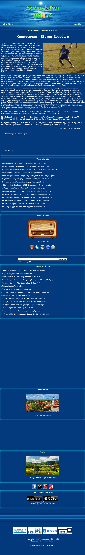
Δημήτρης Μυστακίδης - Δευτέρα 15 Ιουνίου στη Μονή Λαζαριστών (26, 191)
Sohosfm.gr (38, 539)
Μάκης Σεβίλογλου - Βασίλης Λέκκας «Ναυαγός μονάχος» (23, 298)
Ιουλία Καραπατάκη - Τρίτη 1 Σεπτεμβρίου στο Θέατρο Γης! (24, 163)
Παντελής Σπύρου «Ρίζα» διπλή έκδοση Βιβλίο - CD (21, 283)
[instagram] (50, 488)
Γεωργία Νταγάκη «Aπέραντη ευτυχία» (16, 289)
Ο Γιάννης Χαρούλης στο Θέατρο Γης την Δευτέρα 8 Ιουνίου (24, 188)
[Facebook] (34, 488)
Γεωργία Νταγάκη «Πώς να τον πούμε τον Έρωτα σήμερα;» (24, 301)
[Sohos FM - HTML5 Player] (31, 249)
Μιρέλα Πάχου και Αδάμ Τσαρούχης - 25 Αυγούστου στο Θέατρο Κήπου (28, 176)
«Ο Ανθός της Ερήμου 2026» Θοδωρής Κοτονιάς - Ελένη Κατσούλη (26, 194)
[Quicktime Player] (53, 249)
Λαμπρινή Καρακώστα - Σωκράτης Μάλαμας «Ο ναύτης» (23, 305)
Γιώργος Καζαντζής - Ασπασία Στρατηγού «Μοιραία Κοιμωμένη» (25, 292)
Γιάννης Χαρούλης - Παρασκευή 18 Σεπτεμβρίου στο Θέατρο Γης (26, 166)
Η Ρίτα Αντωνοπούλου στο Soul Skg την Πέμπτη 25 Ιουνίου (23, 182)
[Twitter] (39, 488)
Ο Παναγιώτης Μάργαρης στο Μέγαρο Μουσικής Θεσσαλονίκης (25, 200)
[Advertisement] (42, 353)
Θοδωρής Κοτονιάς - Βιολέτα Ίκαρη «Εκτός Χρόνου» (21, 311)
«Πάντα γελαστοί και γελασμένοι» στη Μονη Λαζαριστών (23, 173)
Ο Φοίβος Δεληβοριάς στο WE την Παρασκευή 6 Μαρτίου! (23, 204)
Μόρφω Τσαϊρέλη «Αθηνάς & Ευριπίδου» (17, 274)
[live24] (35, 534)
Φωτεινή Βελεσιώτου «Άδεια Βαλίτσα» (16, 295)
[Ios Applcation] (50, 500)
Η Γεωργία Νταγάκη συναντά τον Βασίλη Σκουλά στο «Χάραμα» (25, 314)
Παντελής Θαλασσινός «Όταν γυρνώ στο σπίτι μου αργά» (23, 270)
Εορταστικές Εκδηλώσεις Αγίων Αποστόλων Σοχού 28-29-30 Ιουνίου (27, 179)
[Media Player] (37, 249)
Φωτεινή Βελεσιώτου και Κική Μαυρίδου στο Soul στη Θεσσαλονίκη (27, 197)
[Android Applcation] (34, 500)
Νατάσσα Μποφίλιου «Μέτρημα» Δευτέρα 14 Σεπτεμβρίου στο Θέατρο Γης (29, 169)
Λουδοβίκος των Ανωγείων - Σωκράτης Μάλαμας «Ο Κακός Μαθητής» (28, 280)
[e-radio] (50, 534)
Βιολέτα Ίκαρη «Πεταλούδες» (13, 286)
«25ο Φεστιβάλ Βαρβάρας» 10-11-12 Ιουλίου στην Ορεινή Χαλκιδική (27, 185)
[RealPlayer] (47, 249)
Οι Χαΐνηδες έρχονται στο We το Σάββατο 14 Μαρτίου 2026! (24, 207)
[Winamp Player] (42, 249)
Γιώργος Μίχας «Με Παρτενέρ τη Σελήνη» (17, 308)
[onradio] (20, 534)
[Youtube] (45, 488)
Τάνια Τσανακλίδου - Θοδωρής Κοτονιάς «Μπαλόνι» (21, 277)
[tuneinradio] (65, 534)
